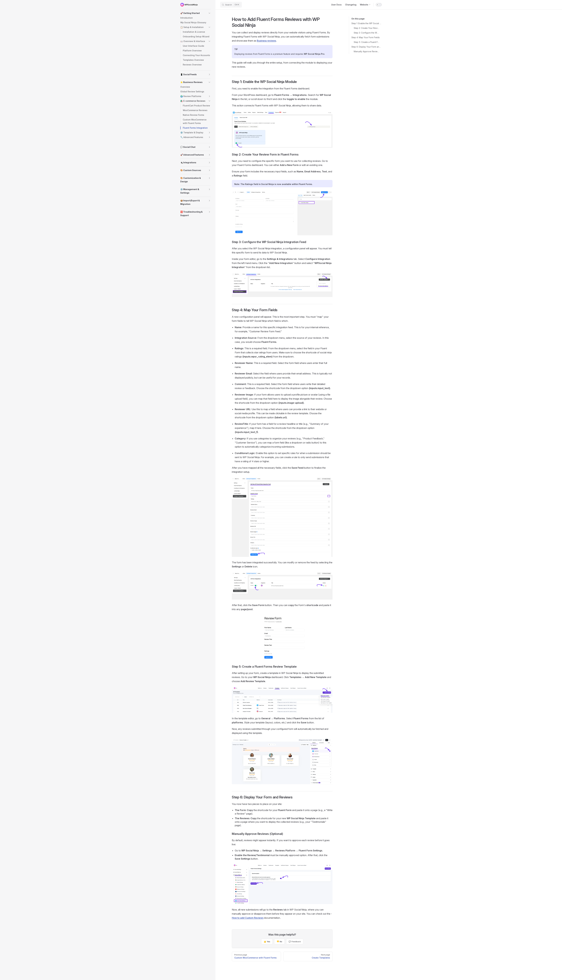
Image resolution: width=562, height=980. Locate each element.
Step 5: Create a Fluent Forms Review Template (366, 42)
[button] (195, 13)
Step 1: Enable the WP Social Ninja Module (366, 23)
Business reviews (266, 40)
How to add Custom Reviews (247, 917)
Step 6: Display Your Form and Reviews (366, 47)
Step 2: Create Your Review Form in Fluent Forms (366, 28)
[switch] (379, 4)
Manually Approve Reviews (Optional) (366, 51)
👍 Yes (267, 941)
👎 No (279, 941)
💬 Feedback (295, 941)
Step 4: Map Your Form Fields (365, 37)
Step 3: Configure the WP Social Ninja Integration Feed (366, 32)
